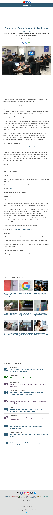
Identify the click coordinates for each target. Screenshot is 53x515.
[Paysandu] (34, 494)
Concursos (14, 496)
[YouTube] (28, 494)
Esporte (21, 496)
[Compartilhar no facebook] (23, 43)
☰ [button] (1, 2)
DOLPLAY (19, 497)
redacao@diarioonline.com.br (28, 501)
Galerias (45, 496)
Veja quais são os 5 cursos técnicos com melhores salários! (21, 146)
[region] (26, 17)
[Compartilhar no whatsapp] (29, 43)
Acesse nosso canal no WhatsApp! (22, 229)
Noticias (7, 496)
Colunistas (32, 497)
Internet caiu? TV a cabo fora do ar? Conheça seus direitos (21, 149)
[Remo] (31, 494)
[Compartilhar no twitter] (26, 43)
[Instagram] (24, 494)
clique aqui (11, 188)
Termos (29, 506)
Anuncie (23, 506)
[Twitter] (18, 494)
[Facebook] (21, 494)
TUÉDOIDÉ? (39, 496)
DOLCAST (25, 497)
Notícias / (25, 5)
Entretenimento (30, 496)
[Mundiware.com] (26, 512)
